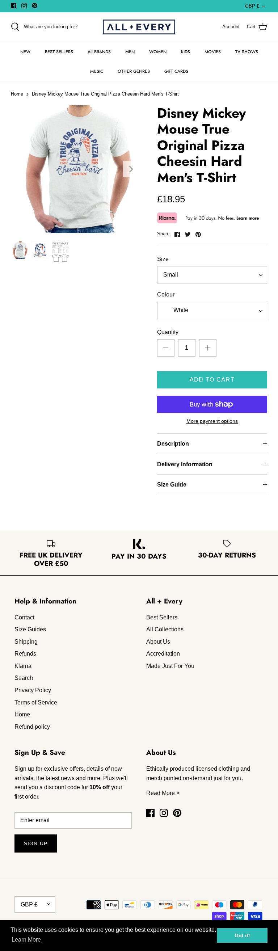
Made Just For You (170, 666)
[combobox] (212, 274)
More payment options (212, 421)
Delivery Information (184, 464)
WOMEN (158, 52)
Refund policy (32, 727)
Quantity (167, 332)
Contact (24, 617)
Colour (165, 294)
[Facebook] (13, 5)
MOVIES (213, 52)
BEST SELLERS (59, 52)
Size (163, 259)
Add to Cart (212, 379)
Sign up (35, 843)
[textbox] (180, 310)
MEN (130, 52)
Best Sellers (161, 617)
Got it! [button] (242, 935)
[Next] (131, 169)
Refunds (25, 654)
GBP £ (252, 6)
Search (23, 678)
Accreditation (163, 654)
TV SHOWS (246, 52)
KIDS (185, 52)
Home (17, 94)
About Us (158, 642)
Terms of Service (35, 702)
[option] (75, 169)
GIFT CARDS (176, 71)
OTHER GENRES (134, 71)
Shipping (26, 642)
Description (173, 444)
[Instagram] (24, 5)
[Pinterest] (34, 5)
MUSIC (96, 71)
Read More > (163, 793)
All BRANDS (99, 52)
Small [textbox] (170, 275)
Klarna (22, 666)
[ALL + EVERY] (139, 27)
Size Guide (171, 484)
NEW (25, 52)
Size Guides (30, 629)
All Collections (165, 629)
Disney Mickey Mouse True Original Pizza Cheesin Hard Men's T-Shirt (105, 94)
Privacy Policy (32, 690)
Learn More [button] (26, 940)
